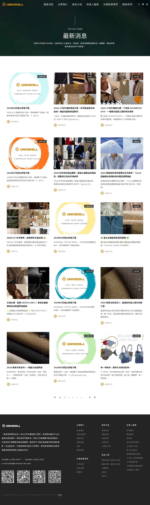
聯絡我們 (127, 4)
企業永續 (80, 468)
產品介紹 (77, 4)
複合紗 (104, 476)
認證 (78, 446)
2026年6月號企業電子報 (65, 237)
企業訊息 (136, 336)
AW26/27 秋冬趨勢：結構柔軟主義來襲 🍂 (26, 237)
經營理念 (80, 430)
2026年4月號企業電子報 (65, 367)
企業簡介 (63, 4)
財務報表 (130, 430)
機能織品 (136, 141)
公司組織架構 (132, 461)
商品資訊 (89, 76)
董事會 (79, 472)
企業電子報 (42, 76)
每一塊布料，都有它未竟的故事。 (116, 367)
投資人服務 (93, 4)
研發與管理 (81, 434)
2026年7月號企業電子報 (18, 172)
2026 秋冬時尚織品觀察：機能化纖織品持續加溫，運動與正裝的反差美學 (75, 174)
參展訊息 (105, 430)
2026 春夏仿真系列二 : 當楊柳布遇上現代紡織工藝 (121, 304)
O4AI (60, 495)
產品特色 (80, 438)
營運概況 (130, 434)
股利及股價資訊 (133, 442)
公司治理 (80, 464)
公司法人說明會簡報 (135, 458)
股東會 (129, 438)
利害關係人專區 (133, 469)
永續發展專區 (110, 4)
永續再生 (105, 468)
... (85, 397)
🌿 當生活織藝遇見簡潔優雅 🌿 (115, 237)
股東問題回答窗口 (134, 454)
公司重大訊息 (132, 446)
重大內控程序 (132, 450)
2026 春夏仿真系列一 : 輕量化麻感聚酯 (24, 367)
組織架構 (80, 442)
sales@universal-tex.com (19, 463)
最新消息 (49, 4)
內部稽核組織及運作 (135, 465)
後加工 (104, 472)
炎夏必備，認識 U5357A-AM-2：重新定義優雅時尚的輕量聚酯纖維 (27, 304)
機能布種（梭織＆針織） (112, 464)
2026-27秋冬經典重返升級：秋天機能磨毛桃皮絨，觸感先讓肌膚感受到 (74, 110)
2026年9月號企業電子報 (18, 108)
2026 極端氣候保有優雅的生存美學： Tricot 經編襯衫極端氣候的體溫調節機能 (121, 174)
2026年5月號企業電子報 (65, 302)
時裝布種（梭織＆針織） (112, 460)
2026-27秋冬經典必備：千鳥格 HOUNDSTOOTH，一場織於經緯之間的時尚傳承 (121, 110)
